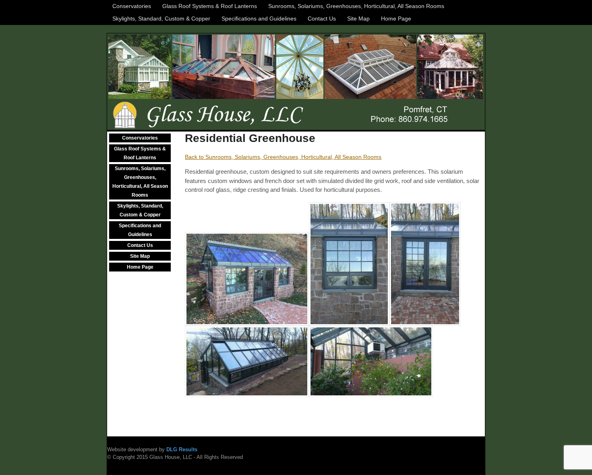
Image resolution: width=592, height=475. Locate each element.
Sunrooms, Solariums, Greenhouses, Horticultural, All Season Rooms (356, 6)
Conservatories (131, 6)
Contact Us (322, 18)
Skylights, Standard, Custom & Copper (161, 18)
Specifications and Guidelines (258, 18)
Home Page (396, 18)
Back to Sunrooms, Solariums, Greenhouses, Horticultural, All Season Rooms (283, 157)
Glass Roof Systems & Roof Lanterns (209, 6)
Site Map (358, 18)
